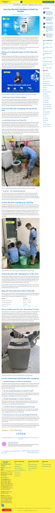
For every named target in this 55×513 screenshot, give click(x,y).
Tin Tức (39, 4)
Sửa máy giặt (46, 100)
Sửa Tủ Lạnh (24, 4)
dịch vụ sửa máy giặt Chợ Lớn (9, 286)
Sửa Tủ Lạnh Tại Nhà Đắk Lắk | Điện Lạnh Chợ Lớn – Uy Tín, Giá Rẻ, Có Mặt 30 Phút (49, 29)
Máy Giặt (23, 7)
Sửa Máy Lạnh (17, 466)
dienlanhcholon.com (47, 508)
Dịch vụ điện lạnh (46, 81)
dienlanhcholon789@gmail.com (7, 471)
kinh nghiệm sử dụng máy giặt (31, 437)
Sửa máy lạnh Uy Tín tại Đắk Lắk (49, 23)
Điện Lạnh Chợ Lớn (25, 14)
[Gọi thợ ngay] (32, 425)
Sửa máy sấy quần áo (47, 106)
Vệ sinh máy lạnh (46, 124)
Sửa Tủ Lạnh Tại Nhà (47, 67)
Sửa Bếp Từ (45, 93)
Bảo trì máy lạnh (46, 73)
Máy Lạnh (45, 89)
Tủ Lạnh (44, 122)
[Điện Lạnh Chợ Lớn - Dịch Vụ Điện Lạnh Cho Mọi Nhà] (5, 2)
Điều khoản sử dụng (32, 464)
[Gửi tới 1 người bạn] (21, 434)
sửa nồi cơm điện (46, 111)
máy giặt (37, 437)
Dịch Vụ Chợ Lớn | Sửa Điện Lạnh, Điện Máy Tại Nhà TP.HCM (49, 19)
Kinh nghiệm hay (19, 7)
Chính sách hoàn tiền (46, 466)
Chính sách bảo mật (32, 466)
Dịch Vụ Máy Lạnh (17, 4)
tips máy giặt (20, 438)
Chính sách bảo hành (46, 464)
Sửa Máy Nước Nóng (47, 104)
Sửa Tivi (36, 4)
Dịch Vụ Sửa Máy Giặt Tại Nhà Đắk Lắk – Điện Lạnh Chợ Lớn (49, 35)
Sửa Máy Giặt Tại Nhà (47, 61)
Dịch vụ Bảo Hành (46, 75)
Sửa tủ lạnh (45, 118)
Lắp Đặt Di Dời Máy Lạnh (48, 85)
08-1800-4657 (8, 467)
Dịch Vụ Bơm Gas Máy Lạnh (47, 78)
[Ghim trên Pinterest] (22, 434)
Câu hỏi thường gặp (32, 468)
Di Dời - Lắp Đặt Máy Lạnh (20, 470)
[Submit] (21, 2)
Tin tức (29, 470)
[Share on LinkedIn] (24, 434)
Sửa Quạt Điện (46, 114)
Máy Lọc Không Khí (47, 91)
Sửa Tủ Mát (45, 120)
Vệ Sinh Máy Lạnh (18, 464)
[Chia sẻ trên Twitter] (19, 434)
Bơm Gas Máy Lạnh (19, 468)
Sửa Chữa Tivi (17, 474)
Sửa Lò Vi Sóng (46, 98)
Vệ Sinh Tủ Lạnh (46, 126)
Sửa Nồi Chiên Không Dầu (47, 109)
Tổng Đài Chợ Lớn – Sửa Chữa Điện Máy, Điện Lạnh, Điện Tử (49, 13)
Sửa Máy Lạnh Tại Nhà (47, 51)
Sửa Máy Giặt (31, 4)
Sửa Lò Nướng (46, 96)
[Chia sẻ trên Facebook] (17, 434)
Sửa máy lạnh (46, 102)
